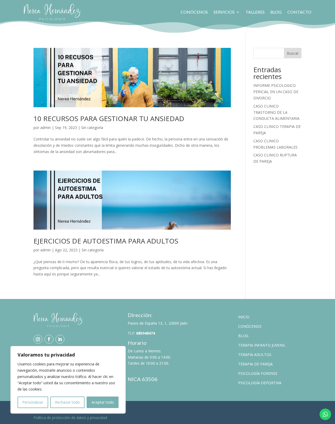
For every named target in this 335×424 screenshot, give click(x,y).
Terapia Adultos (254, 354)
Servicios (224, 11)
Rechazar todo (67, 402)
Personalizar (32, 402)
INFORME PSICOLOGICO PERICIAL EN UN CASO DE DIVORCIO (275, 91)
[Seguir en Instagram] (38, 339)
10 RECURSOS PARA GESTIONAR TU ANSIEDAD (109, 118)
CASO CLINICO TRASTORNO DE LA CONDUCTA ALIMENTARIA (276, 112)
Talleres (255, 11)
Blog (276, 11)
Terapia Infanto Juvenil (262, 345)
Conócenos (194, 11)
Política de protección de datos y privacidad (70, 417)
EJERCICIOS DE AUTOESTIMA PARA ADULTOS (106, 241)
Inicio (243, 316)
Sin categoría (92, 127)
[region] (68, 380)
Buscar (293, 53)
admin (45, 127)
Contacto (299, 11)
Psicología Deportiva (259, 382)
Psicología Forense (257, 373)
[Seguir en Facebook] (48, 339)
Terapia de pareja (255, 363)
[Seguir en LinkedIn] (59, 339)
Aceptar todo (103, 402)
